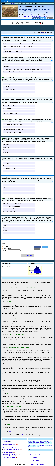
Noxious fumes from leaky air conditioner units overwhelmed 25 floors (19, 43)
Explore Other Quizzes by (38, 452)
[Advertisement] (27, 27)
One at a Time (36, 32)
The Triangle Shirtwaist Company (11, 113)
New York (50, 442)
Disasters (42, 442)
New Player (45, 1)
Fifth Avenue (6, 152)
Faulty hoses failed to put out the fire (12, 64)
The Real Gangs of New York (9, 454)
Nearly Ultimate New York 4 (9, 444)
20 (4, 190)
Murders (41, 443)
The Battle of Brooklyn (8, 92)
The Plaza (5, 165)
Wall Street (6, 144)
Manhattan (6, 227)
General (30, 441)
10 (4, 187)
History (37, 441)
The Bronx (5, 233)
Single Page (43, 32)
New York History (32, 446)
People (41, 441)
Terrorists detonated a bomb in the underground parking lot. (17, 46)
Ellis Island (5, 441)
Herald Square (6, 147)
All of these (6, 66)
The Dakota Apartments (9, 168)
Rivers (51, 443)
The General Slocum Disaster (10, 455)
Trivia (17, 1)
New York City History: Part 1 (9, 442)
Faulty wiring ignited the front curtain (12, 203)
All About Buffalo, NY (8, 451)
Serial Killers (46, 443)
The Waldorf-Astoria (8, 171)
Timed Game (50, 32)
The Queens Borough (8, 452)
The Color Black (48, 445)
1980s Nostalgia (40, 445)
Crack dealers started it (9, 211)
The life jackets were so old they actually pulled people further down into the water (23, 69)
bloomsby (23, 434)
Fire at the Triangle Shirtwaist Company (12, 447)
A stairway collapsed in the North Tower (12, 51)
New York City (31, 443)
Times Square (6, 149)
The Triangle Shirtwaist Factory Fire (11, 449)
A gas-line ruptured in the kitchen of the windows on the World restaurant (20, 49)
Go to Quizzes (37, 454)
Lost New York (7, 459)
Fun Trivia (6, 1)
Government (46, 441)
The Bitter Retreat (7, 86)
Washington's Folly (7, 84)
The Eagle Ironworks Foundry (10, 105)
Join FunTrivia (13, 3)
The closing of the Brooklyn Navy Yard (12, 132)
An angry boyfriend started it (10, 208)
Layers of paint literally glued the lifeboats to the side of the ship (18, 71)
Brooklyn (5, 230)
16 (4, 184)
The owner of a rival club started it (11, 206)
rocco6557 (32, 14)
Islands (36, 443)
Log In (51, 1)
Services (22, 1)
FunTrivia (34, 460)
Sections (12, 1)
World (33, 441)
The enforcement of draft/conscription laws (13, 129)
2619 (36, 23)
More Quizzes (35, 457)
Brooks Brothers (7, 111)
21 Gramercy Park (7, 163)
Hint (52, 40)
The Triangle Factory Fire (9, 457)
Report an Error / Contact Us (37, 464)
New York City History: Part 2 (9, 446)
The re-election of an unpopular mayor (12, 127)
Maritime (37, 442)
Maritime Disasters (32, 445)
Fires (38, 446)
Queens (5, 225)
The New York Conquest (9, 89)
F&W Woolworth (7, 108)
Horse (46, 442)
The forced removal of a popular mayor (12, 124)
